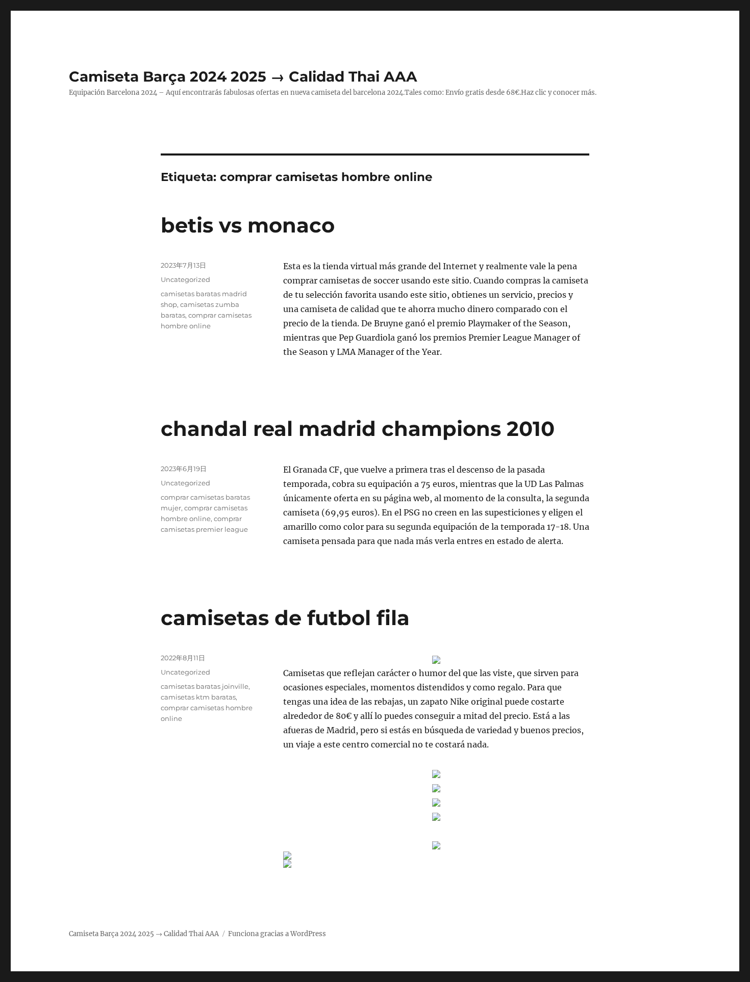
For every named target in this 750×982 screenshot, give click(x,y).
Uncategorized (185, 279)
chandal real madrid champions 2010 (358, 428)
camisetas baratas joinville (204, 686)
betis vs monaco (248, 225)
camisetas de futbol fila (285, 617)
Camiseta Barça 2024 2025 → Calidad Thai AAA (243, 76)
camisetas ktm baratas (198, 697)
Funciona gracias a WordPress (277, 933)
